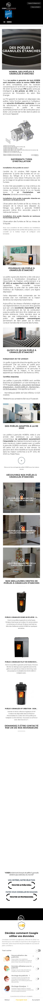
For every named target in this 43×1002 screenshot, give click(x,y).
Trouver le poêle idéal (21, 885)
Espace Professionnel (34, 3)
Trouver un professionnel (21, 897)
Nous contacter (36, 7)
